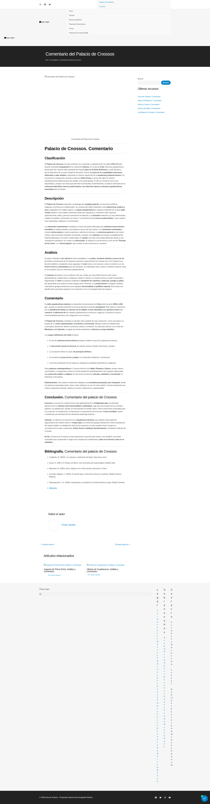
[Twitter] (50, 4)
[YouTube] (170, 798)
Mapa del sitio (164, 735)
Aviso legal (157, 745)
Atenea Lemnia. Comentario (149, 104)
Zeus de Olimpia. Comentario (149, 97)
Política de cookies (157, 717)
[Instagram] (40, 4)
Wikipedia (53, 488)
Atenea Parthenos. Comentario (150, 100)
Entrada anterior (47, 544)
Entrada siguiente (123, 544)
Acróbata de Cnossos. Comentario (151, 112)
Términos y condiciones (157, 633)
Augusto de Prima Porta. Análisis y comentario (59, 570)
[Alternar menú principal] (203, 37)
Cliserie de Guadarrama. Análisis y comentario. (102, 570)
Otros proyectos (164, 680)
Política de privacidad (157, 677)
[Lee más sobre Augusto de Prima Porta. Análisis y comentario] (62, 565)
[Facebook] (45, 4)
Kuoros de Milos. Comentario (149, 108)
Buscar (140, 79)
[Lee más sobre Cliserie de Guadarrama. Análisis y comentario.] (106, 565)
